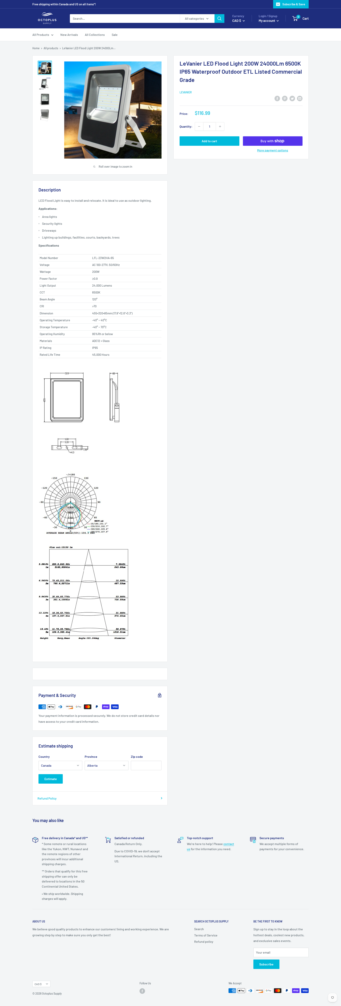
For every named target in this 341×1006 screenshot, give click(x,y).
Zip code (137, 756)
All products (51, 48)
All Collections (95, 34)
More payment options (272, 150)
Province (91, 756)
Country (44, 756)
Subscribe (266, 964)
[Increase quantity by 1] (220, 126)
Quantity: (186, 126)
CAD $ (38, 984)
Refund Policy (47, 798)
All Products (40, 34)
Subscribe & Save (293, 4)
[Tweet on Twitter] (292, 98)
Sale (115, 34)
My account (267, 20)
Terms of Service (205, 935)
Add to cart (209, 141)
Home (36, 48)
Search (199, 929)
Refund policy (203, 941)
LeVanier (186, 92)
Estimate (50, 779)
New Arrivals (69, 34)
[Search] (219, 18)
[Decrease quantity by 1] (199, 126)
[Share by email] (300, 98)
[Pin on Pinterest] (285, 98)
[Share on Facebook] (277, 98)
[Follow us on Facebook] (142, 991)
